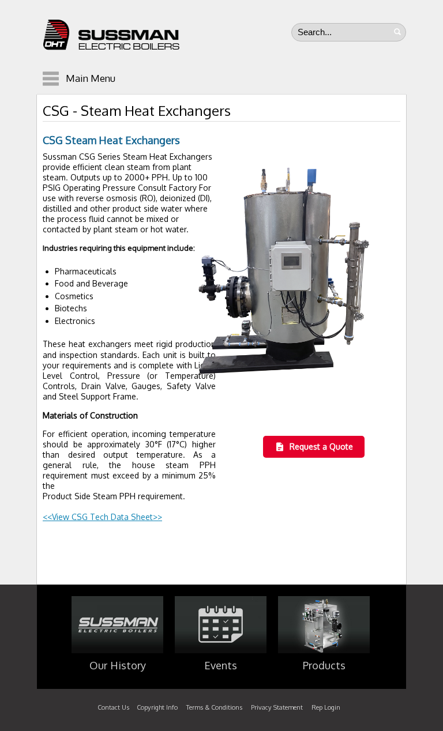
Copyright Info (157, 707)
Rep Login (325, 707)
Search (397, 32)
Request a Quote (321, 446)
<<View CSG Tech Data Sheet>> (102, 517)
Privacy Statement (277, 707)
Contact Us (113, 707)
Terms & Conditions (214, 707)
